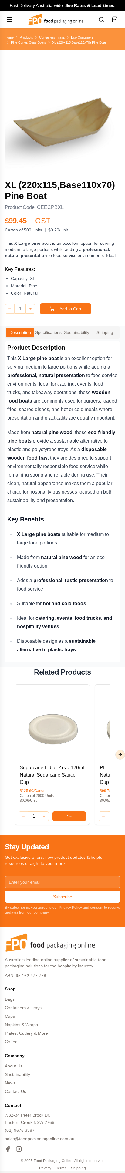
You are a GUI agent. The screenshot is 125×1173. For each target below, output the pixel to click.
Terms (61, 1168)
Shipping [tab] (104, 332)
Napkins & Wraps (21, 1024)
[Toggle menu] (10, 19)
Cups (10, 1016)
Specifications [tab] (48, 332)
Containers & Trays (23, 1007)
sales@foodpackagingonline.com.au (39, 1138)
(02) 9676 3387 (20, 1130)
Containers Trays (52, 37)
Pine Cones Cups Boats (28, 42)
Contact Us (15, 1091)
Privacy (45, 1168)
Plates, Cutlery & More (26, 1033)
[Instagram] (19, 1149)
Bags (10, 999)
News (10, 1082)
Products (26, 37)
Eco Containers (82, 37)
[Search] (101, 19)
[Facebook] (8, 1149)
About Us (13, 1065)
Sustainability (17, 1074)
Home (9, 37)
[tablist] (62, 332)
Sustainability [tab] (76, 332)
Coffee (11, 1041)
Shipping (78, 1168)
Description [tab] (20, 332)
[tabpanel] (62, 501)
